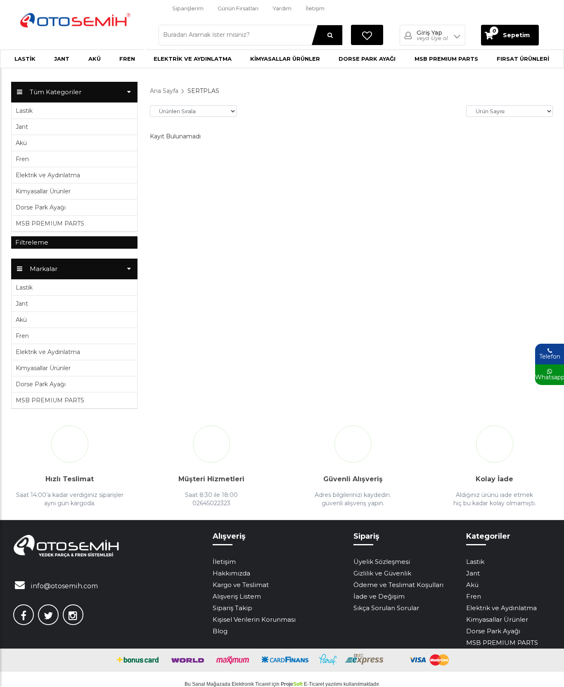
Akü (94, 58)
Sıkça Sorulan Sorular (386, 608)
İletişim (315, 8)
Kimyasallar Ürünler (285, 58)
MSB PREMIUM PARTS (446, 58)
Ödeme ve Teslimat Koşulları (398, 585)
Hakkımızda (231, 573)
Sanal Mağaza (208, 684)
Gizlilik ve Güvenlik (382, 573)
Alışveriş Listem (237, 596)
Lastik (25, 58)
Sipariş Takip (232, 608)
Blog (220, 631)
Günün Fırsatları (238, 8)
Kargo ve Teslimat (241, 585)
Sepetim (511, 33)
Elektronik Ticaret (251, 684)
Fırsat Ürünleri (523, 58)
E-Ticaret (314, 684)
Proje (292, 684)
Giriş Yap (432, 35)
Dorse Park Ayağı (367, 58)
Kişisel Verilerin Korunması (254, 619)
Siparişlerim (188, 8)
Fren (127, 58)
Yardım (282, 8)
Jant (61, 58)
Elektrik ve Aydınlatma (193, 58)
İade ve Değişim (379, 596)
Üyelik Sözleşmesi (381, 562)
